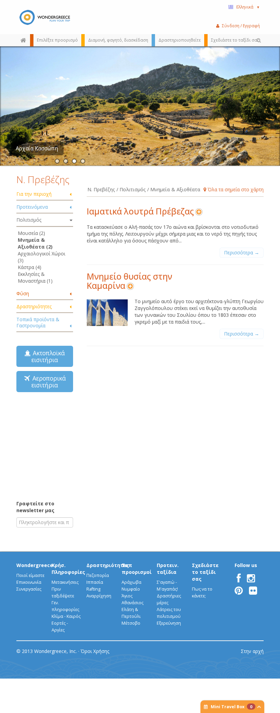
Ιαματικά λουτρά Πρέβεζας (140, 211)
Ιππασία (94, 582)
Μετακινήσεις (65, 582)
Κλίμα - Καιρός (66, 616)
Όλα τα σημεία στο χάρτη (235, 189)
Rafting (93, 589)
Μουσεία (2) (31, 233)
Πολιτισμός (28, 220)
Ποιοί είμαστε (30, 575)
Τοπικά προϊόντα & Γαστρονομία (37, 322)
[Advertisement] (59, 445)
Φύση (22, 293)
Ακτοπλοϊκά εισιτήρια (47, 356)
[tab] (44, 194)
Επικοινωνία (28, 582)
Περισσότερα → (241, 252)
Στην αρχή (252, 651)
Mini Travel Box (231, 707)
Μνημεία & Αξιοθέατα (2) (35, 243)
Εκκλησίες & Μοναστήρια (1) (35, 277)
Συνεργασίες (28, 589)
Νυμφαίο (131, 589)
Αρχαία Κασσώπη (37, 148)
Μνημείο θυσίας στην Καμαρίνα (129, 281)
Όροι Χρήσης (95, 651)
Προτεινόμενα (32, 207)
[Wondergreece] (44, 17)
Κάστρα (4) (29, 267)
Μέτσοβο (131, 623)
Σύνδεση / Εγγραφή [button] (241, 25)
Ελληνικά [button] (248, 7)
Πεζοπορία (97, 575)
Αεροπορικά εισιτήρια (47, 381)
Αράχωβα (131, 582)
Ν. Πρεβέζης (42, 179)
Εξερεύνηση (169, 623)
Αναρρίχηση (98, 596)
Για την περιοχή (34, 194)
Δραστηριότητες (34, 306)
